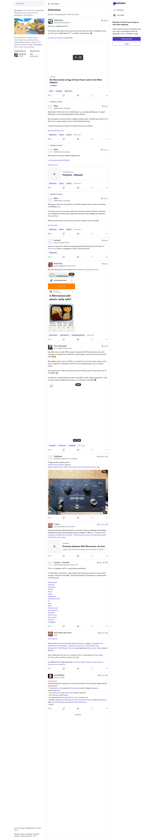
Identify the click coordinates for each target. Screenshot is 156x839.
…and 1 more (81, 445)
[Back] (48, 3)
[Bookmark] (92, 95)
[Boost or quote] (63, 95)
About (23, 828)
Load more (78, 714)
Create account (126, 39)
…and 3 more (77, 134)
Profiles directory (31, 828)
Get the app (28, 834)
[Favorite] (78, 95)
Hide (71, 274)
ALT (75, 440)
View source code (26, 836)
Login (127, 44)
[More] (106, 95)
